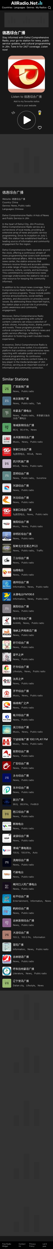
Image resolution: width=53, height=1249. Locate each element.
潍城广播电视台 (22, 848)
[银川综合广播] (6, 717)
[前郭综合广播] (6, 753)
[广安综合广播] (6, 765)
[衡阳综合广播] (6, 524)
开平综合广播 (21, 690)
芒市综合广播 (21, 666)
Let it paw (45, 1245)
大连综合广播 (21, 932)
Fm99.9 (34, 804)
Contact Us (22, 1245)
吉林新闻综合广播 (23, 920)
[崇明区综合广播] (6, 536)
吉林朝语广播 (21, 956)
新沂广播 (18, 799)
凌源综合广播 (21, 835)
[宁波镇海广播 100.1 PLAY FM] (6, 741)
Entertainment (20, 901)
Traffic (40, 550)
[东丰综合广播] (6, 789)
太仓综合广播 (21, 775)
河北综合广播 (21, 497)
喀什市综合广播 (22, 618)
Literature (18, 973)
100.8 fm (25, 852)
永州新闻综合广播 (23, 437)
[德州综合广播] (6, 584)
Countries (7, 7)
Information (19, 586)
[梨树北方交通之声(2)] (6, 548)
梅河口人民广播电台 (25, 884)
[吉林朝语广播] (6, 959)
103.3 (16, 937)
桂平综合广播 (21, 896)
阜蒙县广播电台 (22, 410)
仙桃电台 (18, 570)
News (14, 205)
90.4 (15, 429)
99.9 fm (24, 804)
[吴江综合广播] (6, 729)
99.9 (15, 804)
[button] (26, 120)
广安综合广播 (21, 763)
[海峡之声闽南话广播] (6, 632)
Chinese (19, 209)
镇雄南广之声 (21, 703)
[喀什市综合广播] (6, 620)
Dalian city (18, 985)
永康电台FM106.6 (23, 594)
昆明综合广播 (21, 473)
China (15, 202)
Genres (30, 7)
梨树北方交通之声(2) (25, 546)
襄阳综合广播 (21, 606)
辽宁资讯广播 (21, 980)
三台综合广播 (21, 558)
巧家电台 (18, 872)
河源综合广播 (21, 485)
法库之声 (18, 678)
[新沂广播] (6, 802)
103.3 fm (26, 937)
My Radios (41, 7)
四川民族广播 (21, 461)
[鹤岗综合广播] (6, 910)
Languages (19, 7)
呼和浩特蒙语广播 (23, 968)
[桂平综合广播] (6, 898)
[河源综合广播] (6, 487)
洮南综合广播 (21, 860)
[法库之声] (6, 681)
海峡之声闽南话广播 (25, 630)
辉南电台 (18, 823)
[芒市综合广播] (6, 669)
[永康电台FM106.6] (6, 596)
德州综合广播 (21, 582)
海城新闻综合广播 (23, 425)
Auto (35, 852)
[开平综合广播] (6, 693)
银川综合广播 (21, 715)
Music (16, 441)
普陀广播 (18, 944)
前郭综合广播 (21, 751)
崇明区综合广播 (22, 533)
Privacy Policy (32, 1245)
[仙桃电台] (6, 572)
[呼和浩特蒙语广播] (6, 971)
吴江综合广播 (21, 727)
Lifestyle (17, 671)
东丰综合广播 (21, 787)
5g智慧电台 (18, 453)
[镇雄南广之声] (6, 705)
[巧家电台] (6, 874)
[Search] (49, 7)
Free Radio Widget (6, 1245)
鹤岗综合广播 (21, 908)
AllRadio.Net (24, 3)
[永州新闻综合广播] (6, 439)
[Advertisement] (26, 20)
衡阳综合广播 (21, 521)
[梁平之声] (6, 657)
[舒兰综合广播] (6, 644)
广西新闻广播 (21, 386)
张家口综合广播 (22, 449)
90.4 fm (24, 429)
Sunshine (41, 478)
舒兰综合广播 (21, 642)
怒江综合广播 (21, 811)
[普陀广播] (6, 947)
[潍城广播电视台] (6, 850)
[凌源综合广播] (6, 838)
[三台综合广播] (6, 560)
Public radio (24, 205)
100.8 (16, 852)
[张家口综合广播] (6, 451)
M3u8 (30, 453)
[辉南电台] (6, 826)
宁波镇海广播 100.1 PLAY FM (30, 739)
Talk (39, 403)
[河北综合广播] (6, 500)
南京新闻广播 (21, 398)
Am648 (16, 623)
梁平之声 (18, 654)
